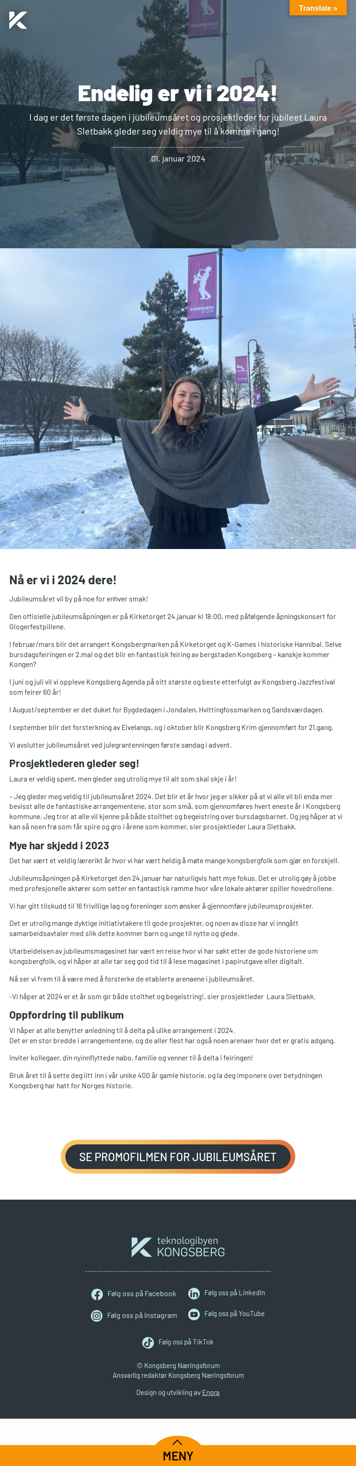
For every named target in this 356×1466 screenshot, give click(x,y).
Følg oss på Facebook (142, 1293)
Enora (211, 1392)
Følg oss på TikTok (186, 1341)
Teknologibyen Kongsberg (178, 1247)
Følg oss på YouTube (234, 1313)
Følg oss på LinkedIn (234, 1292)
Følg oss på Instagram (142, 1315)
